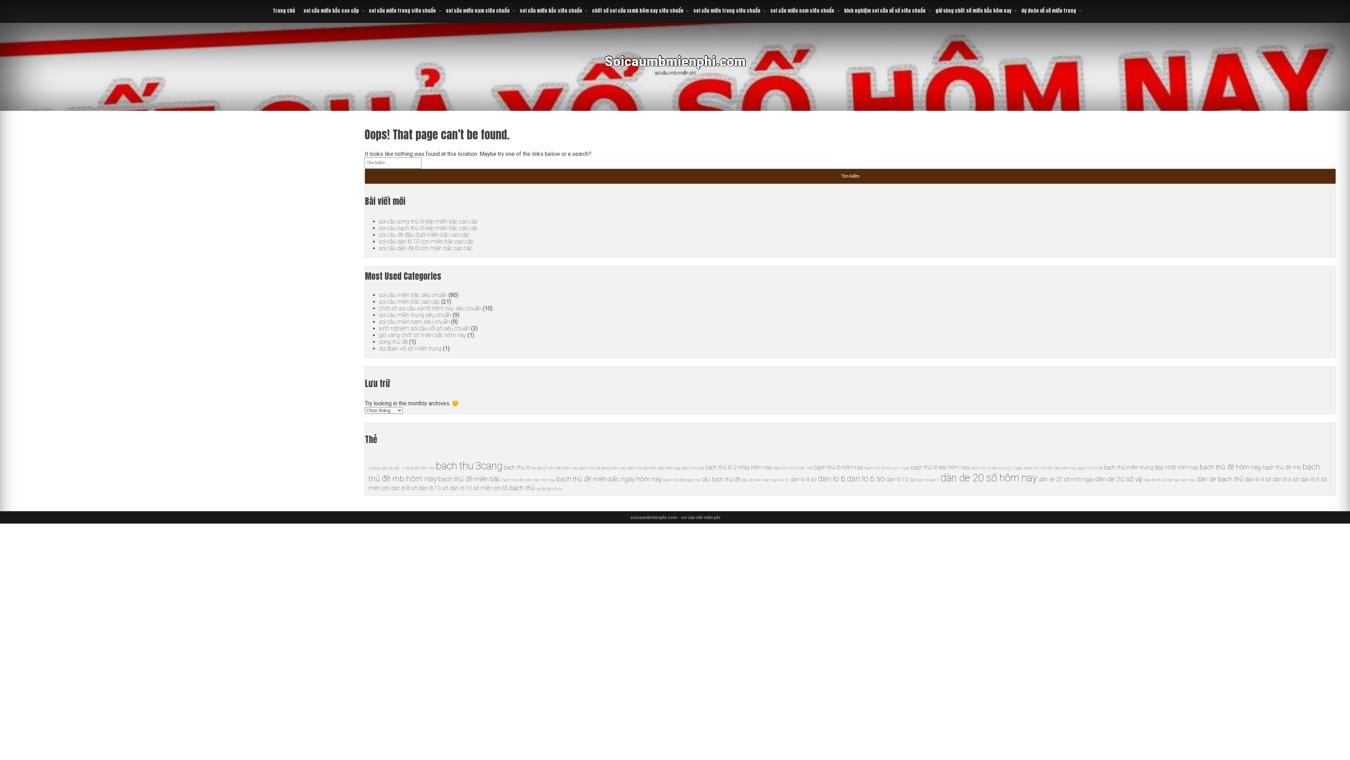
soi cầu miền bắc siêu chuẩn (551, 10)
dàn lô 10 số (433, 488)
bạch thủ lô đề (1090, 468)
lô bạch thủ (519, 488)
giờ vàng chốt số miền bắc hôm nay (973, 10)
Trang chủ (284, 10)
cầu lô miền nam (756, 480)
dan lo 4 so (803, 479)
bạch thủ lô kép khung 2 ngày (997, 468)
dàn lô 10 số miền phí (476, 488)
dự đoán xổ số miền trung (1048, 10)
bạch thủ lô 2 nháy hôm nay (739, 467)
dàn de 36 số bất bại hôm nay (1169, 480)
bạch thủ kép (693, 468)
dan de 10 (780, 480)
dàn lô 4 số (1258, 479)
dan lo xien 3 (928, 480)
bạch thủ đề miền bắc (469, 479)
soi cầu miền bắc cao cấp (331, 10)
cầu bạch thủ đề (721, 479)
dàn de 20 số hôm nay (988, 478)
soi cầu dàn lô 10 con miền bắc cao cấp (426, 241)
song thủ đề (393, 341)
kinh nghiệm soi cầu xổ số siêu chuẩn (885, 10)
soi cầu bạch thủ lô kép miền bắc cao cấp (428, 228)
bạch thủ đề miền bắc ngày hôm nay (609, 479)
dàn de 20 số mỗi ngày (1066, 479)
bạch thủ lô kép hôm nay (940, 467)
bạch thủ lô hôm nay (838, 467)
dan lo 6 (832, 478)
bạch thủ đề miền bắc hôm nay (528, 480)
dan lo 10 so (900, 479)
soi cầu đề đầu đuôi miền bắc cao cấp (424, 235)
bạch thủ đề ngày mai (682, 480)
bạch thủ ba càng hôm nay (602, 468)
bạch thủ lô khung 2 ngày (886, 468)
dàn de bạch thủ (1220, 479)
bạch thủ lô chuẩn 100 (793, 468)
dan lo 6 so (866, 478)
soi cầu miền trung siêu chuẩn (402, 10)
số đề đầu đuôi (549, 489)
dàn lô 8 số (404, 488)
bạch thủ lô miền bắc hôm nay (1050, 468)
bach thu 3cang (469, 466)
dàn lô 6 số (1286, 479)
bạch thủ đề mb (1282, 467)
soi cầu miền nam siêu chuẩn (478, 10)
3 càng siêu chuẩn (384, 468)
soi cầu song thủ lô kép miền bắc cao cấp (428, 221)
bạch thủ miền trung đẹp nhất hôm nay (1151, 467)
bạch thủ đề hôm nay (1230, 467)
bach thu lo (517, 467)
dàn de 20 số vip (1119, 479)
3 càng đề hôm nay (418, 468)
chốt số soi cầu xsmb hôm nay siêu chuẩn (637, 10)
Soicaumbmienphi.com (675, 61)
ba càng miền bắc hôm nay (555, 468)
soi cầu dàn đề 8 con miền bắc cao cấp (425, 248)
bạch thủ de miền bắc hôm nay (653, 468)
